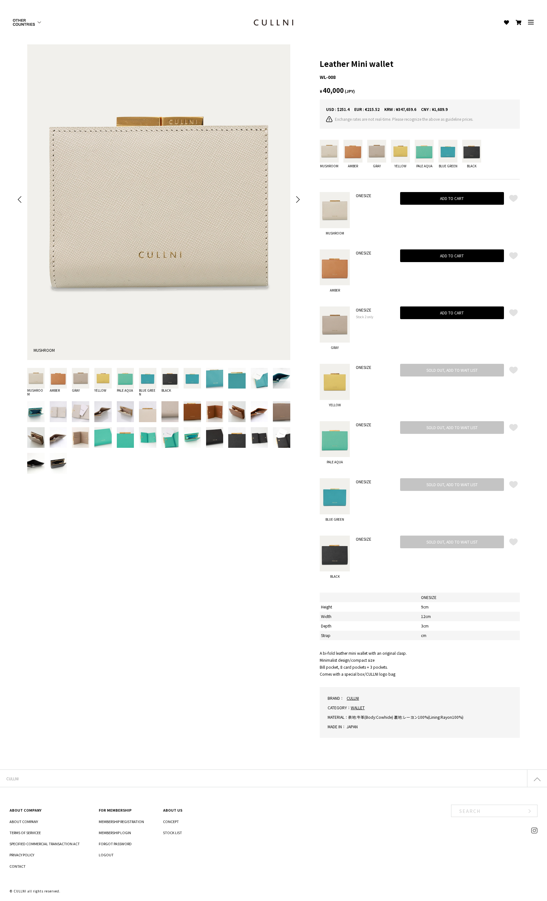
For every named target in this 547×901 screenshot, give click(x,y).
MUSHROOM (35, 392)
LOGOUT (106, 854)
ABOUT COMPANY (23, 821)
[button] (20, 199)
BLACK (166, 390)
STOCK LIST (172, 832)
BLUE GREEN (147, 392)
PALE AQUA (125, 390)
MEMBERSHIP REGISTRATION (121, 821)
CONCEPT (171, 821)
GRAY (76, 390)
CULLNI (353, 698)
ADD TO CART (452, 198)
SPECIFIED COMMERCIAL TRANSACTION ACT (44, 843)
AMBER (55, 390)
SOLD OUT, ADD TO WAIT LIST (452, 370)
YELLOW (100, 390)
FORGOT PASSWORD (115, 843)
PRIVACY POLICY (21, 854)
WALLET (358, 707)
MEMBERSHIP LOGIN (115, 832)
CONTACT (17, 866)
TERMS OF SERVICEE (25, 832)
